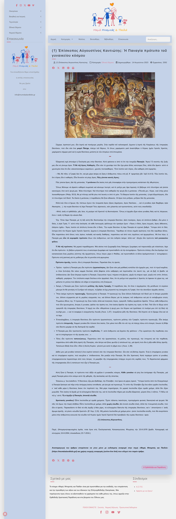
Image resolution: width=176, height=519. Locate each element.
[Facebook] (53, 68)
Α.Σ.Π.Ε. (139, 487)
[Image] (110, 17)
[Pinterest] (68, 68)
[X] (58, 68)
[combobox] (158, 39)
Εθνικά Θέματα (108, 62)
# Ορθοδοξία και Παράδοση (154, 467)
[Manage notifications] (5, 514)
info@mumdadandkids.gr (25, 95)
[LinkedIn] (63, 68)
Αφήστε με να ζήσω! (144, 491)
